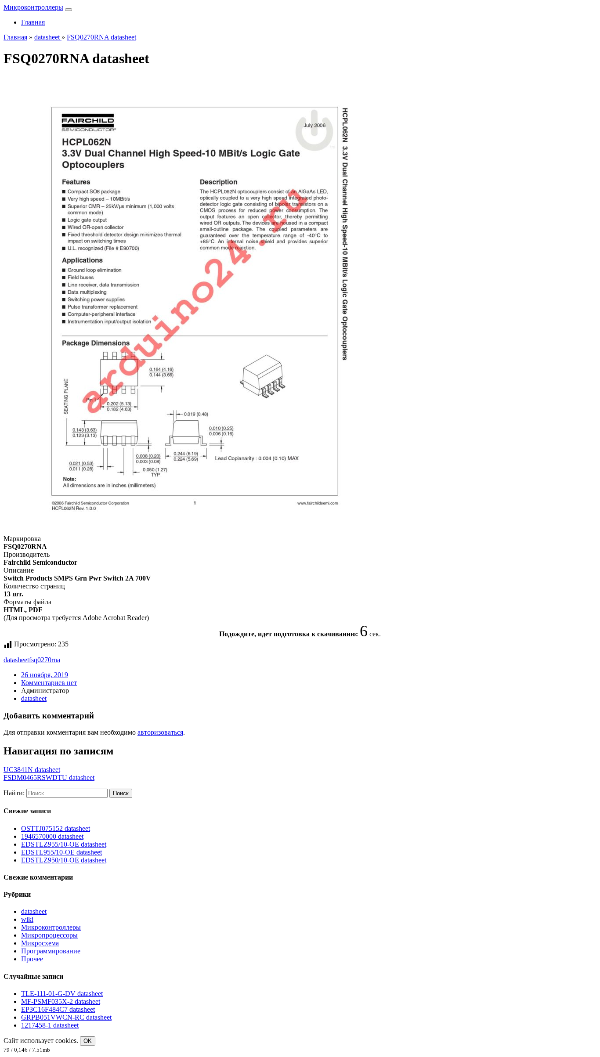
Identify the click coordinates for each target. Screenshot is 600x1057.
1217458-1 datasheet (50, 1025)
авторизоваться (160, 732)
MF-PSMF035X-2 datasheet (60, 1001)
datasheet (16, 660)
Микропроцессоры (49, 935)
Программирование (50, 951)
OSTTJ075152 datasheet (55, 828)
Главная (33, 22)
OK (87, 1041)
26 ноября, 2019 (44, 674)
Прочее (32, 959)
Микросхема (40, 943)
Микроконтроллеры (33, 7)
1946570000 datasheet (52, 836)
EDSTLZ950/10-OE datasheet (63, 860)
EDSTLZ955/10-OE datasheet (63, 844)
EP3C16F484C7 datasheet (58, 1009)
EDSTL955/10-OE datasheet (61, 852)
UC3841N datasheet (32, 769)
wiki (27, 919)
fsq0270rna (44, 660)
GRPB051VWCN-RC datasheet (66, 1017)
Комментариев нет (49, 682)
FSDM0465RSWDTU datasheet (49, 777)
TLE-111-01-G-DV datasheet (62, 993)
